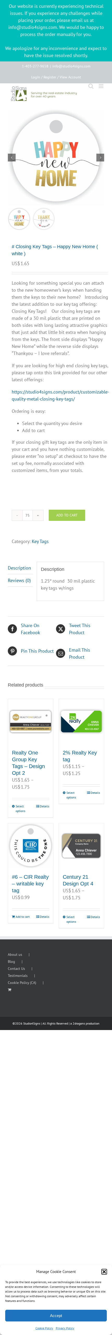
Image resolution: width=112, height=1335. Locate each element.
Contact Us (16, 968)
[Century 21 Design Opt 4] (81, 845)
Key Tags (40, 541)
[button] (104, 1271)
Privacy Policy (65, 1328)
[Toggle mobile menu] (101, 86)
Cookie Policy (44, 1328)
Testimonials (18, 975)
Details (44, 806)
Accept (56, 1315)
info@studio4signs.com (71, 66)
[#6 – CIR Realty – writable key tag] (30, 845)
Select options (20, 808)
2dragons (79, 1023)
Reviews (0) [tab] (19, 580)
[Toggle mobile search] (91, 86)
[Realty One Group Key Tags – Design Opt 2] (30, 721)
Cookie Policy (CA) (22, 982)
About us (15, 954)
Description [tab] (19, 568)
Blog (11, 961)
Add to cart (67, 515)
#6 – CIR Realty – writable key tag (30, 883)
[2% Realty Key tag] (81, 721)
